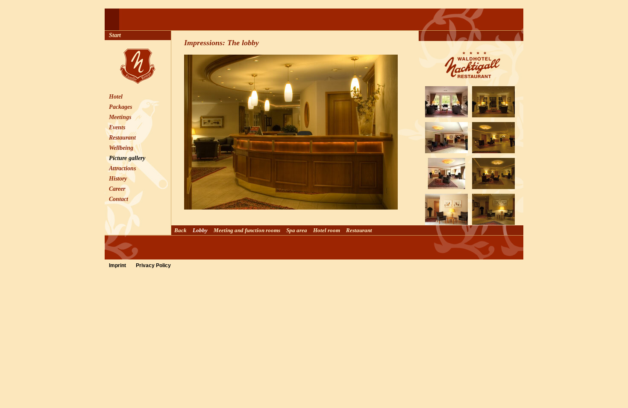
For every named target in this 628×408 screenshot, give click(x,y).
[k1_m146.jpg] (446, 149)
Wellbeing (121, 148)
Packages (120, 107)
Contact (118, 199)
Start (115, 35)
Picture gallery (127, 158)
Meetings (120, 117)
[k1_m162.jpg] (493, 185)
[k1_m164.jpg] (493, 114)
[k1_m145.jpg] (446, 114)
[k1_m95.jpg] (446, 221)
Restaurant (122, 137)
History (118, 178)
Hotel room (326, 230)
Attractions (122, 168)
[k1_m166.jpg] (493, 221)
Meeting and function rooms (247, 230)
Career (117, 189)
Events (117, 127)
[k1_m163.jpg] (493, 149)
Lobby (200, 230)
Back (180, 230)
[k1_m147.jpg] (446, 185)
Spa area (296, 230)
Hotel (116, 96)
